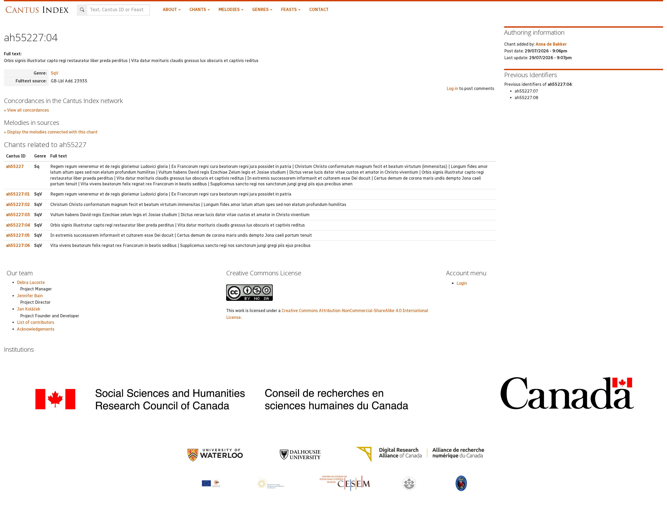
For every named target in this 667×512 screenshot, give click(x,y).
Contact (319, 9)
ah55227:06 (18, 245)
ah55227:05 (18, 235)
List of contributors (35, 322)
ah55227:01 (18, 194)
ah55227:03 (18, 214)
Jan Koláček (28, 309)
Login (461, 283)
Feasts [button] (289, 9)
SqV (54, 73)
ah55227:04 (18, 225)
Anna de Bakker (551, 44)
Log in (452, 88)
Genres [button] (261, 9)
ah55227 (15, 166)
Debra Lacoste (31, 282)
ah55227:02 (18, 204)
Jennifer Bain (30, 295)
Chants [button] (198, 9)
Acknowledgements (35, 329)
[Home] (38, 7)
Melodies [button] (230, 9)
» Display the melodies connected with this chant (50, 132)
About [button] (170, 9)
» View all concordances (26, 110)
